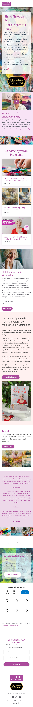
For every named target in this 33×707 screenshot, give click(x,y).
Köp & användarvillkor (11, 701)
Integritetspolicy (23, 701)
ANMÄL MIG (16, 664)
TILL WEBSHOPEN (12, 574)
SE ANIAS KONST (8, 446)
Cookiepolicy (16, 703)
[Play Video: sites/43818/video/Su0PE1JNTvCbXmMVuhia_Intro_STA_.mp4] (16, 102)
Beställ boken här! (11, 377)
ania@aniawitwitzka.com (10, 625)
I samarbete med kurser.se (15, 543)
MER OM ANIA (7, 308)
